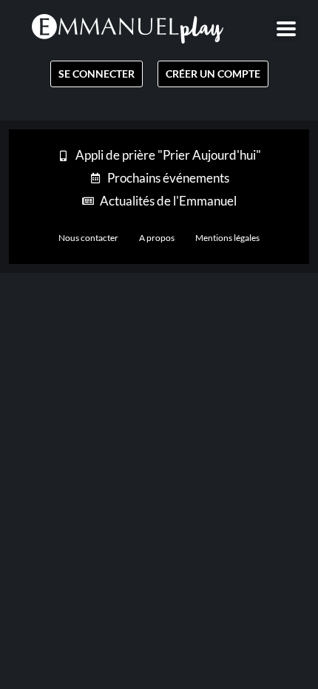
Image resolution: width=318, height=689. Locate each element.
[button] (286, 28)
